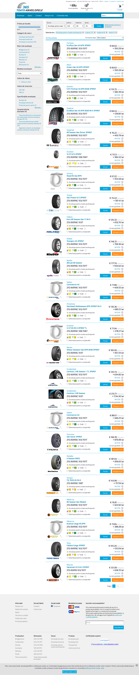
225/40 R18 (38, 645)
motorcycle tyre (74, 648)
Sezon (49, 23)
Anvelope (20, 15)
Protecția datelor (21, 621)
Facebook (56, 606)
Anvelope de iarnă (57, 642)
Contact (112, 1)
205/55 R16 (38, 639)
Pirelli (17, 654)
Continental (19, 642)
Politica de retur (21, 618)
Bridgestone (19, 639)
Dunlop (17, 645)
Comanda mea (62, 15)
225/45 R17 (38, 642)
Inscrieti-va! (118, 627)
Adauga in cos (118, 58)
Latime (68, 23)
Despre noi (49, 15)
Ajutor (107, 1)
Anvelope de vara (57, 639)
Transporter (72, 645)
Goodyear (18, 648)
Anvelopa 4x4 (73, 642)
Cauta (99, 26)
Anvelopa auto (73, 639)
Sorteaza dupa (90, 38)
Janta (87, 23)
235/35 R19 (38, 651)
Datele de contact (21, 609)
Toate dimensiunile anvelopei (40, 658)
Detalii (105, 58)
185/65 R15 (38, 654)
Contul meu (120, 1)
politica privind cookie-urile (94, 668)
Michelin (18, 651)
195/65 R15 (38, 648)
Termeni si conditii (21, 615)
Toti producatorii (21, 657)
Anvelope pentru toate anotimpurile (69, 32)
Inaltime (78, 23)
